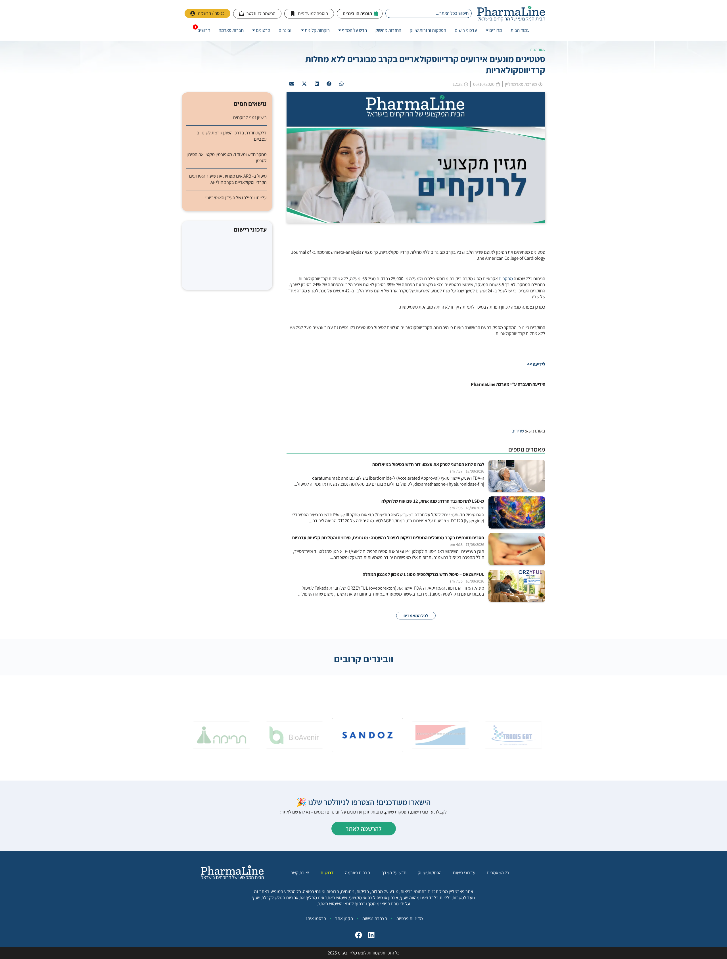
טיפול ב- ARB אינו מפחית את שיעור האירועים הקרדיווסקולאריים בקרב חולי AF (228, 179)
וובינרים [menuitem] (286, 30)
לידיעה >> (536, 364)
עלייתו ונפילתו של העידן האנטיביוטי (236, 198)
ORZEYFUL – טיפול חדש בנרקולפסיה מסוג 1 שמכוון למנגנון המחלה (423, 574)
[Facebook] (359, 935)
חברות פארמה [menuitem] (231, 30)
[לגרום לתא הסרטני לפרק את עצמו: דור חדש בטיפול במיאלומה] (516, 476)
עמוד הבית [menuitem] (520, 30)
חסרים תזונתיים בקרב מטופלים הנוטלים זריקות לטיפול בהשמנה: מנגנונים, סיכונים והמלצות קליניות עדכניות (388, 538)
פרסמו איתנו (315, 918)
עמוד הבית (537, 49)
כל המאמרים (498, 873)
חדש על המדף (393, 873)
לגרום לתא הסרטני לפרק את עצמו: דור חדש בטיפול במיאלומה (428, 464)
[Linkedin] (371, 935)
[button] (341, 84)
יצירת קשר (300, 873)
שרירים (517, 431)
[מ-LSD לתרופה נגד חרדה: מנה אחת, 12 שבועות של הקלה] (516, 512)
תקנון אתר (344, 918)
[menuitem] (494, 30)
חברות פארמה (357, 873)
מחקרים (506, 278)
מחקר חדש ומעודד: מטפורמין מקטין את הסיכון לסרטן (227, 157)
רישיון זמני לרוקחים (250, 117)
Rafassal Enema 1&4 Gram (227, 269)
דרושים (327, 873)
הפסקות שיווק (430, 873)
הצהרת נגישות (374, 918)
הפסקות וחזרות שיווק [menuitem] (428, 30)
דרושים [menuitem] (203, 30)
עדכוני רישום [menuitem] (466, 30)
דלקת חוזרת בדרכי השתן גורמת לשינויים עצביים (232, 136)
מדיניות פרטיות (409, 918)
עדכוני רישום (464, 873)
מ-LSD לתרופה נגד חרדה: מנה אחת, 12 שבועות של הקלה (432, 501)
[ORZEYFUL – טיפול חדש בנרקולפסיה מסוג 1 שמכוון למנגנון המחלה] (516, 586)
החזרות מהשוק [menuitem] (388, 30)
